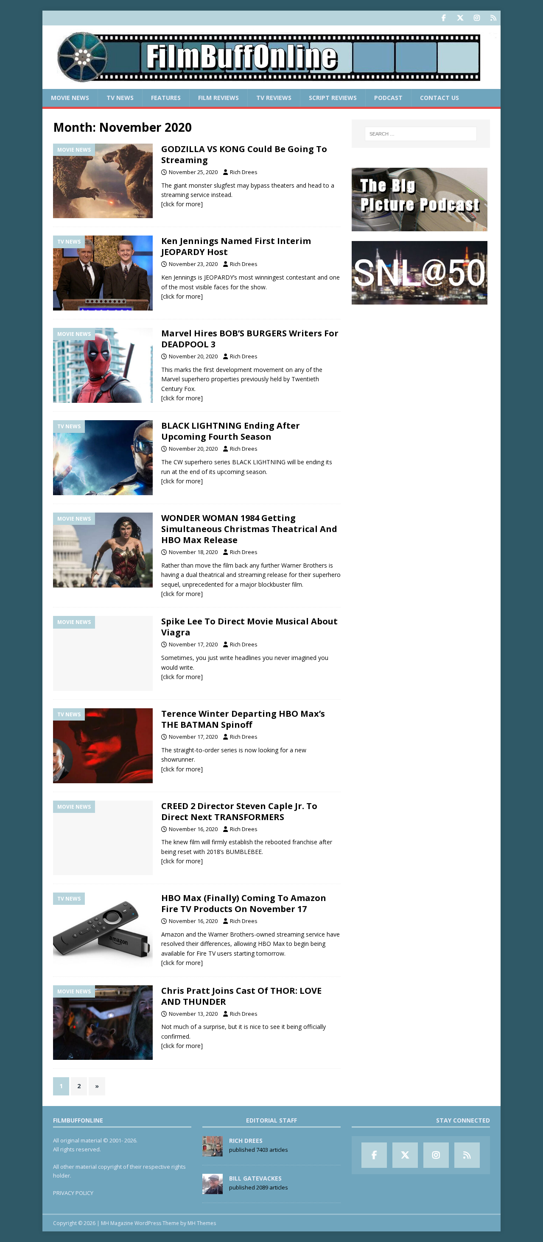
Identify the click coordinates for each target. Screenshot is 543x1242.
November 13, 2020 (193, 1013)
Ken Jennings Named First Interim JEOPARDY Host (236, 246)
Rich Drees (244, 172)
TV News (120, 98)
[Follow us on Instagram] (476, 18)
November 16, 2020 (193, 829)
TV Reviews (273, 98)
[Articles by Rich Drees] (212, 1152)
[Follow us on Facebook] (443, 18)
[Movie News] (103, 181)
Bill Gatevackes (255, 1178)
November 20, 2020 (193, 356)
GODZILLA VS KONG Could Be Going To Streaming (244, 154)
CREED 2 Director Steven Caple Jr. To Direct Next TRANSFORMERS (239, 811)
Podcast (388, 98)
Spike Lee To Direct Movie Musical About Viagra (249, 626)
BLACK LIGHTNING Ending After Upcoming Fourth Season (230, 431)
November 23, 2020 (193, 264)
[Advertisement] (421, 367)
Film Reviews (218, 98)
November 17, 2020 (193, 644)
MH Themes (202, 1223)
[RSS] (493, 18)
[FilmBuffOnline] (271, 84)
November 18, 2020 (193, 552)
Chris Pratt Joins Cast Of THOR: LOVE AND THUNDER (241, 996)
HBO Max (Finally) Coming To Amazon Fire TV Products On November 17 (243, 903)
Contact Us (439, 98)
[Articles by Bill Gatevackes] (212, 1189)
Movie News (70, 98)
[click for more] (182, 204)
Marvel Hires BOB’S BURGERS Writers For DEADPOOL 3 (250, 338)
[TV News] (103, 273)
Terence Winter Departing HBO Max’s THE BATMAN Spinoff (243, 719)
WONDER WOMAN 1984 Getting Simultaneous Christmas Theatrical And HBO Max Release (249, 529)
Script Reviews (333, 98)
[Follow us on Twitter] (460, 18)
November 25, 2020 (193, 172)
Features (166, 98)
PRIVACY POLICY (73, 1193)
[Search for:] (420, 134)
